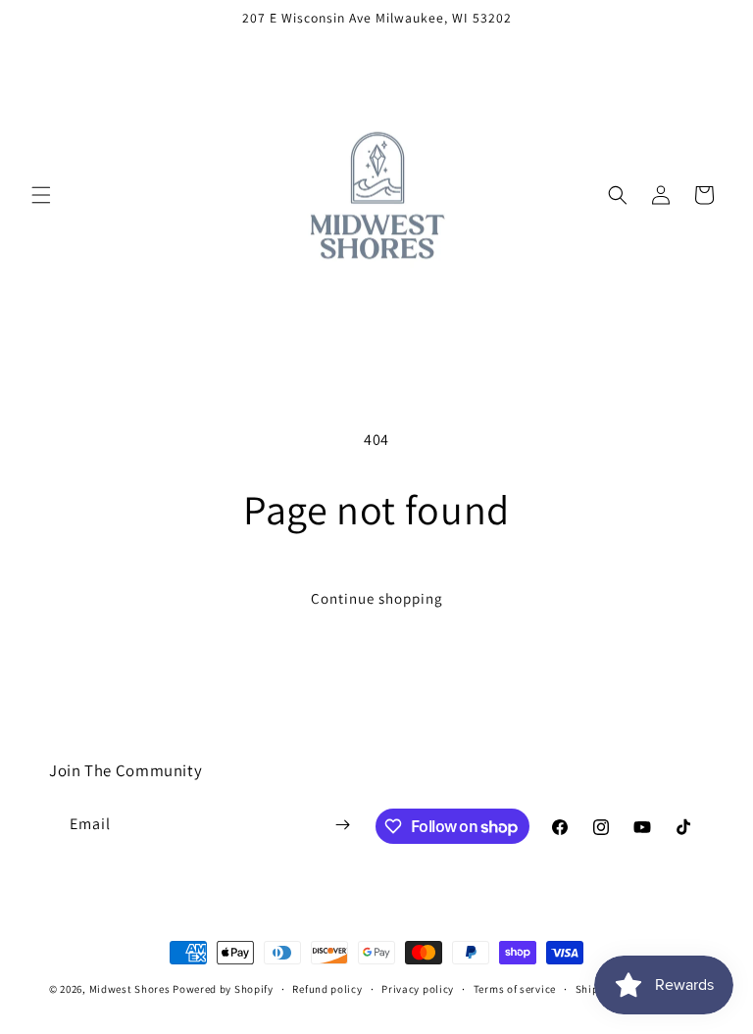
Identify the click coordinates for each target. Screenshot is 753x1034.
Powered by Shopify (223, 989)
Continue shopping (377, 598)
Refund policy (327, 989)
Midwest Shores (130, 989)
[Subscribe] (343, 825)
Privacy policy (417, 989)
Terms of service (515, 989)
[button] (41, 195)
